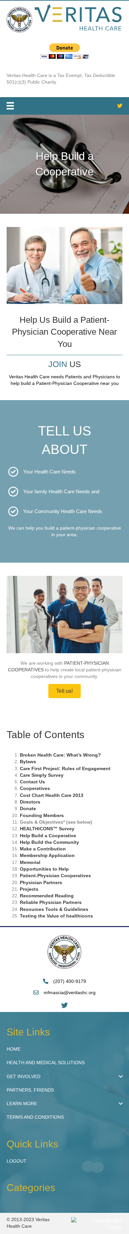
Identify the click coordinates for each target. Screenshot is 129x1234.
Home (14, 1049)
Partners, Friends (30, 1090)
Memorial (30, 862)
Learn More (22, 1103)
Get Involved (23, 1076)
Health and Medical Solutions (46, 1062)
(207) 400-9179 (69, 981)
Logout (16, 1161)
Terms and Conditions (35, 1117)
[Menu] (10, 106)
